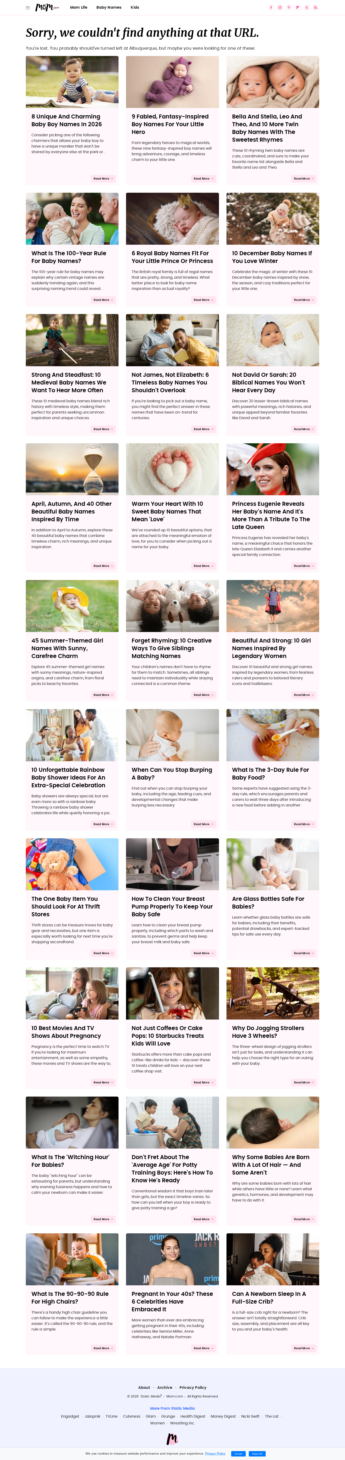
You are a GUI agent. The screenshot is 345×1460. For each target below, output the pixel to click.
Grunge (168, 1416)
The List (272, 1416)
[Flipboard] (297, 7)
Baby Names (109, 7)
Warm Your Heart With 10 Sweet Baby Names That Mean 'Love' (167, 511)
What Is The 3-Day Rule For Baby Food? (270, 774)
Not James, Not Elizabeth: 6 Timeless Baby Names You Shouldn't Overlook (170, 382)
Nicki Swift (250, 1416)
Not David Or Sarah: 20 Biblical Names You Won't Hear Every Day (268, 382)
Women (157, 1423)
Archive (164, 1388)
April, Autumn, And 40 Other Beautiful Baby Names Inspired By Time (71, 511)
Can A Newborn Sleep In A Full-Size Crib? (269, 1298)
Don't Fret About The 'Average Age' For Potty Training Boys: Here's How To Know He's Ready (172, 1169)
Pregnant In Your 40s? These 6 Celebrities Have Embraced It (172, 1301)
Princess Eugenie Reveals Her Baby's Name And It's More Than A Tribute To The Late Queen (271, 515)
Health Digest (192, 1416)
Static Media (151, 1396)
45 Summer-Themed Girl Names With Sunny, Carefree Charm (67, 648)
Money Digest (223, 1416)
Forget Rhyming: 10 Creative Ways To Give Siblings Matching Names (172, 648)
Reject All (257, 1454)
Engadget (70, 1416)
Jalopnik (92, 1416)
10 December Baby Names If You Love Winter (272, 257)
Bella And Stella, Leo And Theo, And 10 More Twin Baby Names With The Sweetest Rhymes (267, 128)
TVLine (112, 1416)
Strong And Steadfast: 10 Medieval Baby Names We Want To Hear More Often (68, 382)
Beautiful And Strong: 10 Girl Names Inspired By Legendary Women (271, 648)
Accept (238, 1454)
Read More (101, 178)
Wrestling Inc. (182, 1423)
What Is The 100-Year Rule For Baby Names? (68, 257)
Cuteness (131, 1416)
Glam (151, 1416)
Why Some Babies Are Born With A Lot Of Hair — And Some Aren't (271, 1165)
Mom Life (79, 7)
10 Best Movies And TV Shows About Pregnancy (66, 1032)
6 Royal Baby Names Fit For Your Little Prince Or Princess (172, 257)
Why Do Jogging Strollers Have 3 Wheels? (268, 1032)
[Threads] (306, 7)
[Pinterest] (288, 7)
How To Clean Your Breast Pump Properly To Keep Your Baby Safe (172, 906)
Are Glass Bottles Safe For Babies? (268, 903)
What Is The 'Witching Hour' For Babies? (70, 1161)
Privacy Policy (193, 1388)
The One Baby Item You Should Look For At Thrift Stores (65, 906)
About (144, 1388)
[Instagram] (280, 7)
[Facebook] (271, 7)
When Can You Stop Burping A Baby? (172, 774)
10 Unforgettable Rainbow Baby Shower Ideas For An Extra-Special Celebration (68, 777)
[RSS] (315, 7)
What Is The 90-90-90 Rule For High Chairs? (70, 1298)
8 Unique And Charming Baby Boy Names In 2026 (66, 120)
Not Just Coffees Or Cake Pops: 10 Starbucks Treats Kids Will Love (168, 1036)
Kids (135, 7)
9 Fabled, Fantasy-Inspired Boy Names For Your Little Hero (170, 124)
